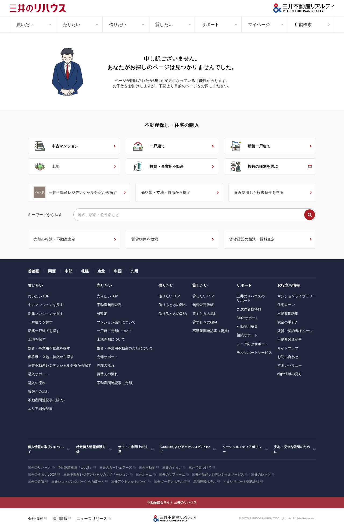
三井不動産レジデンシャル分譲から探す (59, 365)
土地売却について (111, 339)
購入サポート (38, 374)
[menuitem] (33, 24)
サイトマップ (288, 348)
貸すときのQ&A (204, 322)
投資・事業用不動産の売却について (125, 348)
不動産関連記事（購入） (47, 400)
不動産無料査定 (109, 304)
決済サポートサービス (254, 352)
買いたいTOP (38, 296)
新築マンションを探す (45, 313)
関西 (52, 271)
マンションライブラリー (296, 296)
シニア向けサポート (252, 344)
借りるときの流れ (173, 304)
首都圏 (33, 271)
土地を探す (37, 339)
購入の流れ (37, 383)
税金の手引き (288, 322)
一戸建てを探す (40, 322)
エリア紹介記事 (40, 408)
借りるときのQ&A (173, 313)
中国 (117, 271)
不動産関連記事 (289, 339)
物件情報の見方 (289, 374)
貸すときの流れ (204, 313)
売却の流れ (105, 365)
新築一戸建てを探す (44, 331)
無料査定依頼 (203, 304)
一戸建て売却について (114, 331)
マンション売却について (116, 322)
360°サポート (247, 318)
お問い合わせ (288, 357)
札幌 (85, 271)
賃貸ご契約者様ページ (295, 331)
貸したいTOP (203, 296)
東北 (101, 271)
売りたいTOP (107, 296)
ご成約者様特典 (248, 309)
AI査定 (102, 313)
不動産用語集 (247, 326)
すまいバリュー (289, 365)
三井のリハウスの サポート (250, 298)
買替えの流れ (38, 391)
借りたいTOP (169, 296)
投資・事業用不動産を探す (49, 348)
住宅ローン (286, 304)
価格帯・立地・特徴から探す (51, 357)
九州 (134, 271)
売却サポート (107, 357)
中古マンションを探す (45, 304)
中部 (68, 271)
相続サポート (247, 335)
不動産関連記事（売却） (116, 383)
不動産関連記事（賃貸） (211, 331)
